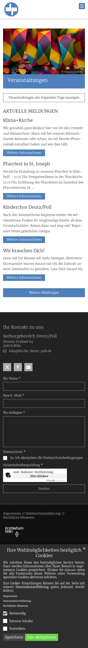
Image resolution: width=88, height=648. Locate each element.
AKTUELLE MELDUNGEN (30, 111)
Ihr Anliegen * (14, 413)
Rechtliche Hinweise (15, 605)
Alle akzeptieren (41, 637)
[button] (7, 367)
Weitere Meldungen (44, 293)
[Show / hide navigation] (82, 6)
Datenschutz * (14, 452)
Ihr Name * (12, 378)
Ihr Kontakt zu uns (23, 327)
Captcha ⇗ (55, 480)
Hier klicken (39, 476)
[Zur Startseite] (11, 9)
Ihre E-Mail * (13, 395)
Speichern (14, 637)
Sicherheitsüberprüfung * (23, 465)
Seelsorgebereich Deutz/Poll (30, 336)
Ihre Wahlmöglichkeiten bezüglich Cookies (44, 552)
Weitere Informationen (24, 153)
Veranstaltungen (28, 80)
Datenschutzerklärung (32, 587)
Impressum (10, 596)
